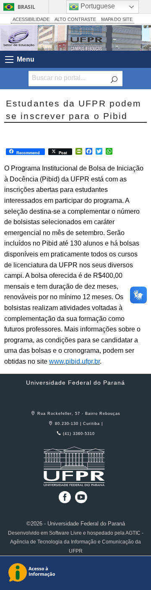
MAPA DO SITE (117, 19)
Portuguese (97, 6)
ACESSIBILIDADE (31, 19)
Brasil (26, 6)
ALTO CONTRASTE (75, 19)
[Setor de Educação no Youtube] (81, 500)
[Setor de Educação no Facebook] (62, 500)
